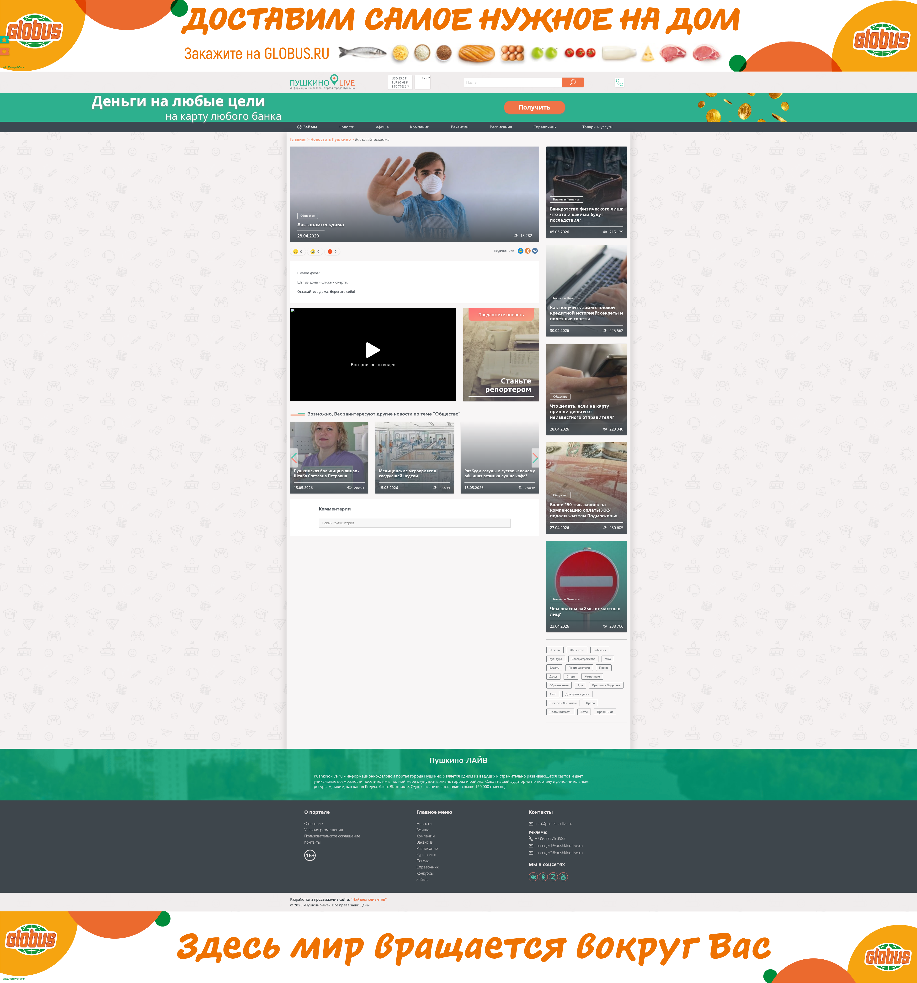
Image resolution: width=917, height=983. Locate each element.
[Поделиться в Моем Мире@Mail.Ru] (520, 251)
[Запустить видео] (373, 350)
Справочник (544, 127)
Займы (422, 879)
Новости (346, 127)
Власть (554, 668)
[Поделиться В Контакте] (535, 251)
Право (590, 703)
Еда (580, 685)
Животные (592, 676)
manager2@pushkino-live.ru (559, 852)
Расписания (501, 127)
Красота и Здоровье (606, 685)
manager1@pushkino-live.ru (559, 845)
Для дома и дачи (577, 694)
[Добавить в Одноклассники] (528, 251)
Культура (555, 659)
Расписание (427, 848)
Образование (559, 685)
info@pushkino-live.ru (553, 823)
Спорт (571, 676)
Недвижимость (560, 712)
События (599, 650)
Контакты (312, 842)
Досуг (553, 676)
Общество (307, 216)
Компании (419, 127)
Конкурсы (425, 873)
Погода (422, 860)
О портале (313, 823)
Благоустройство (583, 659)
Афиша (382, 127)
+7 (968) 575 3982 (550, 838)
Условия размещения (323, 829)
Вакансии (460, 127)
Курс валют (426, 854)
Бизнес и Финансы (566, 199)
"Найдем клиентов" (369, 899)
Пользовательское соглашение (332, 836)
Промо (603, 668)
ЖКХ (608, 659)
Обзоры (554, 650)
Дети (584, 712)
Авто (552, 694)
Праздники (605, 712)
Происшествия (579, 668)
